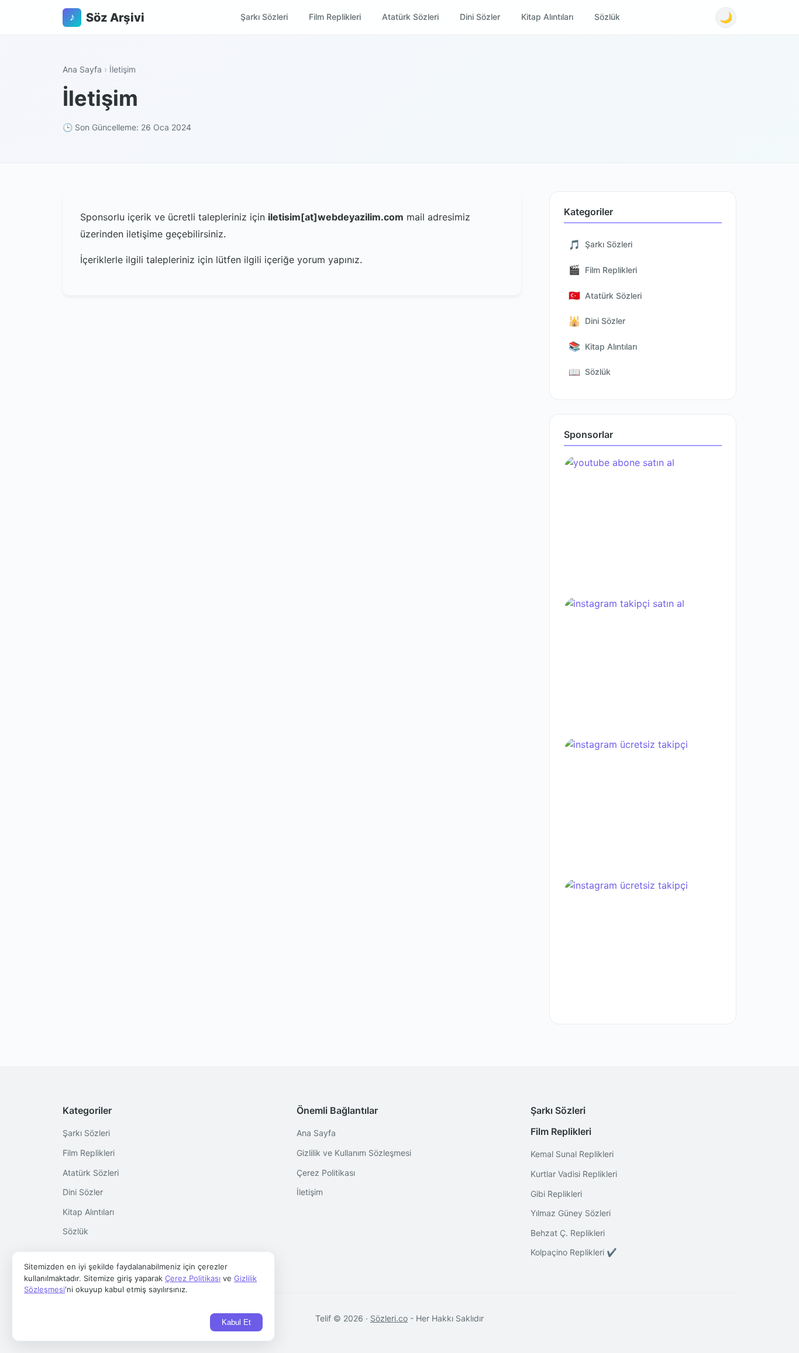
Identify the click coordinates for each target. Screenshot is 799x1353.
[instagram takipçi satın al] (643, 662)
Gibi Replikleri (556, 1194)
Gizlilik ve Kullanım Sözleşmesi (354, 1153)
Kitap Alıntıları (547, 17)
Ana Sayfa (82, 69)
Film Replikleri (335, 17)
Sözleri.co (389, 1318)
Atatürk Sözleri (410, 17)
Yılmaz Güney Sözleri (571, 1213)
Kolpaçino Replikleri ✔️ (574, 1252)
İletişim (310, 1192)
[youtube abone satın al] (643, 521)
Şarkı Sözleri (264, 17)
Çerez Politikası (326, 1173)
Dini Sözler (480, 17)
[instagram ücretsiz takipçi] (643, 803)
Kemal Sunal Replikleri (572, 1154)
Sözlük (607, 17)
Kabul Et (236, 1322)
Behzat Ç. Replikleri (568, 1233)
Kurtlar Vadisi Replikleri (574, 1174)
